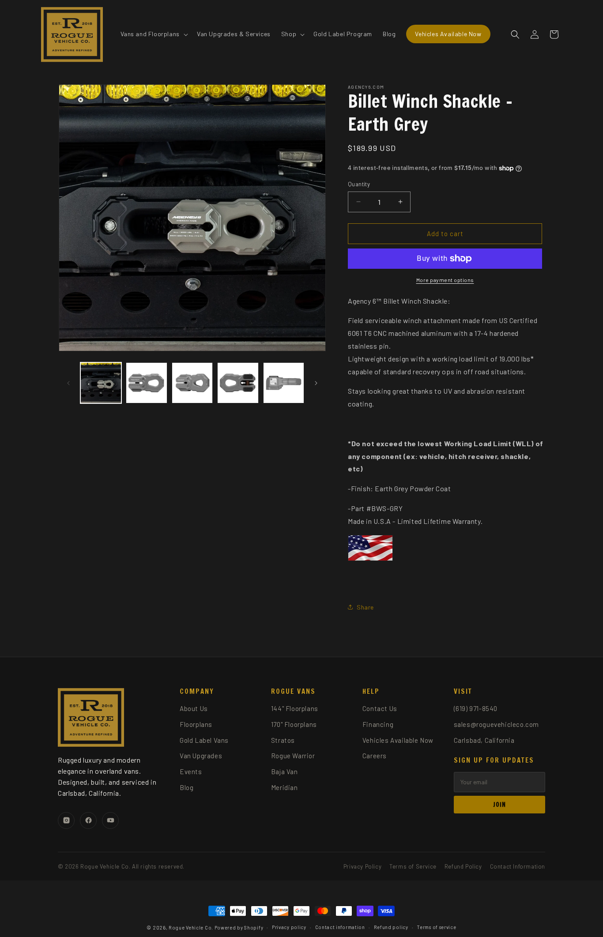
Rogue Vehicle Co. (191, 927)
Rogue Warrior (293, 756)
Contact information (340, 927)
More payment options (445, 280)
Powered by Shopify (239, 927)
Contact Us (379, 708)
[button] (153, 34)
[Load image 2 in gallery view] (146, 382)
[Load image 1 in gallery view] (100, 382)
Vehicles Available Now (397, 740)
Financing (377, 724)
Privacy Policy (362, 866)
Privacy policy (289, 927)
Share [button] (365, 607)
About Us (194, 708)
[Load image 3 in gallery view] (192, 382)
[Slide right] (316, 383)
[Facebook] (88, 820)
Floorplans (196, 724)
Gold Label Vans (204, 740)
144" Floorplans (294, 708)
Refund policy (391, 927)
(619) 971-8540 (475, 708)
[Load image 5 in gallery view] (283, 382)
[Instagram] (66, 820)
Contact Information (517, 866)
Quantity (359, 184)
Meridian (284, 787)
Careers (374, 756)
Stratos (283, 740)
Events (191, 771)
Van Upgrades (201, 756)
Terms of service (436, 927)
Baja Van (284, 771)
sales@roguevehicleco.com (496, 724)
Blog (186, 787)
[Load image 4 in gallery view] (237, 382)
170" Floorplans (294, 724)
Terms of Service (413, 866)
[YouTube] (110, 820)
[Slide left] (68, 383)
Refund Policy (463, 866)
